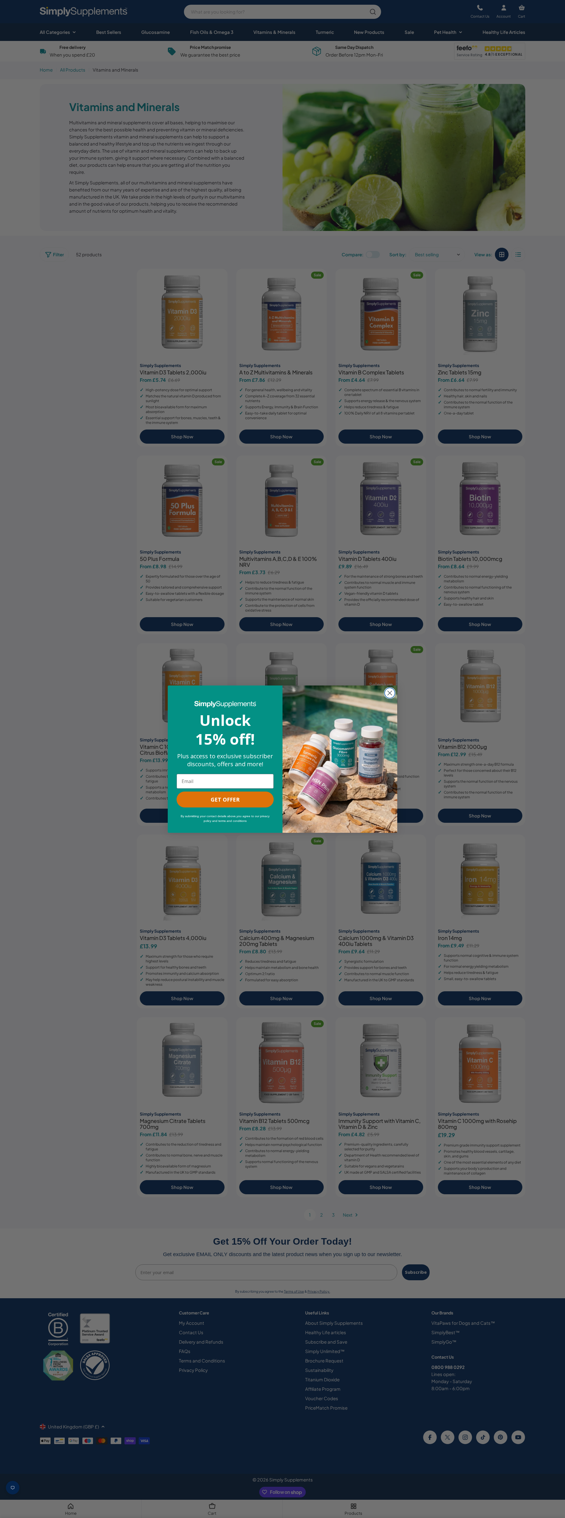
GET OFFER (225, 799)
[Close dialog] (390, 693)
